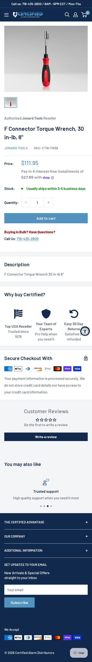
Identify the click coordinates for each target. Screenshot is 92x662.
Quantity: (11, 202)
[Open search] (67, 14)
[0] (84, 14)
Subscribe (19, 602)
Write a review (46, 437)
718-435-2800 (28, 238)
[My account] (75, 14)
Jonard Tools (16, 148)
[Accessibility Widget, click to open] (85, 331)
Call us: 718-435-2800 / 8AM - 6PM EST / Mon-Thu (46, 4)
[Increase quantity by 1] (48, 202)
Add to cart (46, 218)
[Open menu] (6, 15)
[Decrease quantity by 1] (25, 202)
